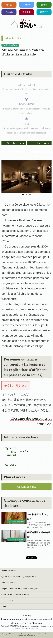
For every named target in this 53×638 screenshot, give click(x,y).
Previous (6, 170)
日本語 (9, 5)
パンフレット (7, 600)
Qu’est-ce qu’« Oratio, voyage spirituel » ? (19, 577)
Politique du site (8, 583)
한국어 (44, 5)
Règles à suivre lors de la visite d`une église (19, 588)
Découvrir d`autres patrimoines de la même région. (39, 143)
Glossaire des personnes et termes (15, 594)
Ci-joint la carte (26, 486)
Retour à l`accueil (8, 571)
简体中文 (26, 12)
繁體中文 (44, 12)
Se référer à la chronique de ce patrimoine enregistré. (14, 143)
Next (47, 170)
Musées (24, 451)
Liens (3, 606)
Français (9, 12)
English (26, 5)
